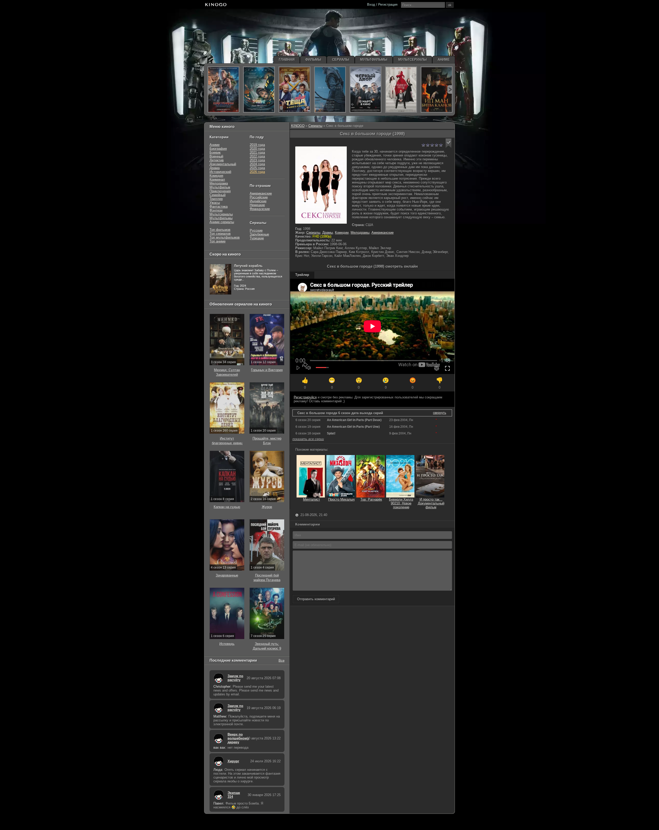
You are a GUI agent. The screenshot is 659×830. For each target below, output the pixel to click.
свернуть (439, 413)
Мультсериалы (221, 214)
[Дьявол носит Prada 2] (401, 89)
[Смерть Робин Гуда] (330, 89)
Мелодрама (219, 183)
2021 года (257, 152)
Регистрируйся (305, 397)
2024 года (257, 164)
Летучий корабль (248, 266)
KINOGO (298, 126)
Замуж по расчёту (235, 678)
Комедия (216, 176)
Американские (382, 232)
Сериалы (315, 126)
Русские (256, 230)
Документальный (223, 164)
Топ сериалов (220, 233)
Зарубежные (259, 234)
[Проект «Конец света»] (259, 89)
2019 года (257, 145)
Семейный (218, 195)
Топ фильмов (220, 230)
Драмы (327, 232)
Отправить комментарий (316, 599)
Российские (259, 197)
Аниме (215, 145)
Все (281, 660)
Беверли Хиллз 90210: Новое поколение (401, 503)
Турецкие (257, 238)
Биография (218, 149)
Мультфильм (220, 187)
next (449, 89)
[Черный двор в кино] (365, 89)
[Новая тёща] (294, 89)
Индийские (258, 201)
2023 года (257, 160)
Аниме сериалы (222, 222)
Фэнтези (216, 210)
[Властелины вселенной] (223, 89)
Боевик (215, 152)
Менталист (311, 499)
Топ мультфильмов (225, 237)
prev (209, 89)
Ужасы (215, 203)
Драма (215, 168)
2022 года (257, 156)
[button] (449, 143)
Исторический (220, 172)
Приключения (220, 191)
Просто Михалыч (341, 499)
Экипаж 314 (234, 795)
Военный (216, 156)
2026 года (257, 172)
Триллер (216, 199)
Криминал (217, 179)
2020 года (257, 149)
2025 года (257, 168)
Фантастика (219, 206)
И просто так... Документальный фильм (431, 503)
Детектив (217, 160)
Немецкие (257, 205)
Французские (260, 209)
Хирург (233, 761)
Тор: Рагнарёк (371, 499)
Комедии (342, 232)
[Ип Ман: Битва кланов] (437, 89)
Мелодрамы (360, 232)
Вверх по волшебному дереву (236, 738)
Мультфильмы (221, 218)
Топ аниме (218, 241)
